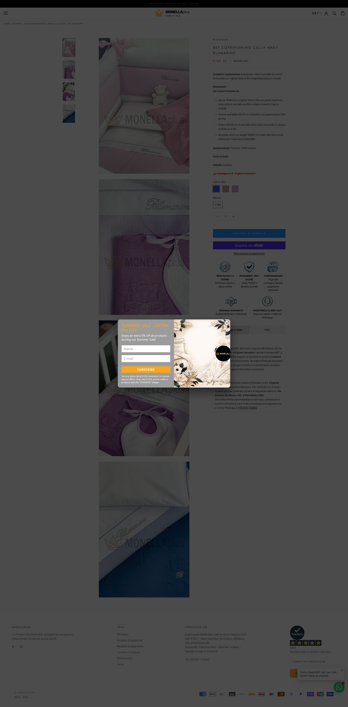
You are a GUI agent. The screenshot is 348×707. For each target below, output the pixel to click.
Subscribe (146, 370)
